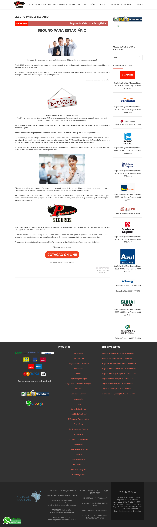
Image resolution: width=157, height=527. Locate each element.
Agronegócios (78, 358)
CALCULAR (114, 4)
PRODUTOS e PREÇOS (57, 4)
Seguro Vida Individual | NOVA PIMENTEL (119, 368)
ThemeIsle (137, 511)
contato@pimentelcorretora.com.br (62, 520)
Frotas (78, 404)
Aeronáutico (78, 353)
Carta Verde (78, 389)
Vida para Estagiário (79, 469)
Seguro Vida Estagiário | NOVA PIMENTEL (119, 373)
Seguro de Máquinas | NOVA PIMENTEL (118, 378)
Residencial (78, 444)
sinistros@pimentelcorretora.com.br (62, 505)
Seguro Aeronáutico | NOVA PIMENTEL (118, 353)
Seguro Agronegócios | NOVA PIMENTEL (118, 358)
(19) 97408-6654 (98, 491)
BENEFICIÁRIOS (90, 4)
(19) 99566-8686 (100, 510)
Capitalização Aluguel (78, 378)
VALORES (103, 4)
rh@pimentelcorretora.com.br (62, 512)
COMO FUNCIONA (37, 4)
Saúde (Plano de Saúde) (79, 449)
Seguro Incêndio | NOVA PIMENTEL (116, 389)
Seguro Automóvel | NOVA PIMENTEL (117, 384)
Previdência (78, 424)
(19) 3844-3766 (97, 518)
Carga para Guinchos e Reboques (78, 384)
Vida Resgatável (78, 474)
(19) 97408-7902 (100, 492)
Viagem (79, 454)
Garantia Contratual (78, 409)
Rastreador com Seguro (78, 429)
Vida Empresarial (78, 459)
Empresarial (78, 399)
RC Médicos (78, 434)
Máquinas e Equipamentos (78, 419)
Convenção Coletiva (78, 394)
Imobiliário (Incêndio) (78, 414)
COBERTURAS (75, 4)
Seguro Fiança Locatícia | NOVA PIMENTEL (119, 363)
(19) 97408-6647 (100, 498)
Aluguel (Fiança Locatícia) (79, 363)
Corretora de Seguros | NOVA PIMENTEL (118, 394)
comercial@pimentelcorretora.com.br (62, 495)
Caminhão (79, 373)
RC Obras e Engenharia (78, 439)
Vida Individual (78, 464)
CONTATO (139, 4)
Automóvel (78, 368)
